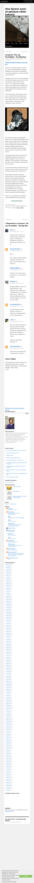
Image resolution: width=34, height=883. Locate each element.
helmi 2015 (8, 703)
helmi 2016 (8, 684)
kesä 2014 (8, 716)
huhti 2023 (8, 573)
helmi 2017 (8, 665)
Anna (11, 230)
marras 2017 (8, 652)
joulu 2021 (8, 586)
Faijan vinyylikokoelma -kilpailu (12, 477)
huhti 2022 (8, 580)
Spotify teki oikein (9, 455)
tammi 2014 (8, 724)
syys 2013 (8, 731)
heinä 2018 (8, 639)
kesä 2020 (8, 609)
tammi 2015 (8, 705)
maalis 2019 (8, 630)
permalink (13, 207)
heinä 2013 (8, 734)
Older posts (8, 51)
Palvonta (26, 43)
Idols (9, 559)
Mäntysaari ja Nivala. (9, 811)
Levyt (12, 43)
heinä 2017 (8, 658)
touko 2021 (8, 596)
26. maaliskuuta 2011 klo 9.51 (16, 250)
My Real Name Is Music (13, 558)
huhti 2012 (8, 758)
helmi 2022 (8, 583)
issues (9, 537)
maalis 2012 (8, 759)
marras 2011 (8, 766)
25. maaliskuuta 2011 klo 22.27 (16, 231)
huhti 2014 (8, 719)
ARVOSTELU (8, 205)
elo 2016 (8, 674)
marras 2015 (8, 689)
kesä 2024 (8, 565)
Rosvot (9, 520)
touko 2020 (8, 610)
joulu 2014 (8, 707)
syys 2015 (8, 692)
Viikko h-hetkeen (11, 531)
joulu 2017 (8, 650)
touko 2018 (8, 642)
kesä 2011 (8, 774)
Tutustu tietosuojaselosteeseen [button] (9, 881)
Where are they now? (12, 521)
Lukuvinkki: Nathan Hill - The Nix (12, 452)
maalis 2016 (8, 682)
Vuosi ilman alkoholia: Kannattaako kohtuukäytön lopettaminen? (14, 525)
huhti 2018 (8, 644)
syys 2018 (8, 636)
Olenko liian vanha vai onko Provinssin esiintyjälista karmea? (16, 470)
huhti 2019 (8, 628)
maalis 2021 (8, 599)
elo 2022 (8, 577)
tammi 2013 (8, 743)
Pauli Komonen (11, 523)
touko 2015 (8, 698)
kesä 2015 (8, 697)
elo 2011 (8, 771)
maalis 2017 (8, 663)
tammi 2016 (8, 686)
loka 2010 (8, 787)
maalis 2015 (8, 702)
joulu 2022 (8, 575)
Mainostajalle (9, 46)
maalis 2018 (8, 646)
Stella (9, 516)
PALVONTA (13, 205)
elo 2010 (8, 790)
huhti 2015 (8, 700)
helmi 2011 (8, 780)
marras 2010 (8, 785)
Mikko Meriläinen (15, 268)
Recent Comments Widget (9, 482)
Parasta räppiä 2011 (16, 491)
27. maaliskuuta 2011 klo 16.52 (16, 321)
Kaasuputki (10, 533)
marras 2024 (8, 564)
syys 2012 (8, 750)
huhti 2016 (8, 681)
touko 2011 (8, 775)
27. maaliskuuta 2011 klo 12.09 (16, 283)
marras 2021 (8, 588)
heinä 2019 (8, 623)
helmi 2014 (8, 723)
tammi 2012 (8, 763)
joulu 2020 (8, 604)
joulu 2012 (8, 745)
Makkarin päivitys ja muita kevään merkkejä (16, 517)
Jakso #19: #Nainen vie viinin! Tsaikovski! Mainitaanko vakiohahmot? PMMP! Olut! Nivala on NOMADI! (16, 554)
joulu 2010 (8, 784)
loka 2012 (8, 748)
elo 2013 (8, 732)
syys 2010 (8, 788)
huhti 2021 (8, 597)
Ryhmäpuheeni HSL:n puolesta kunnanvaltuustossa (14, 514)
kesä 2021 (8, 594)
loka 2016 (8, 671)
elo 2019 (8, 621)
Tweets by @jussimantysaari (10, 504)
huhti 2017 (8, 662)
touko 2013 (8, 737)
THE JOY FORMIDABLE (21, 205)
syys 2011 (8, 769)
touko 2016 (8, 679)
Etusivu (7, 43)
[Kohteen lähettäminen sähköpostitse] (17, 208)
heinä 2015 (8, 695)
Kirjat (16, 43)
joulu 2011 (8, 764)
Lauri (11, 319)
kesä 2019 (8, 625)
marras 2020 (8, 605)
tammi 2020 (8, 617)
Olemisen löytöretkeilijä (12, 541)
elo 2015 (8, 694)
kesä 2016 (8, 678)
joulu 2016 (8, 668)
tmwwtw (11, 822)
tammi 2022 (8, 585)
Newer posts (25, 51)
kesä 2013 (8, 735)
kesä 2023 (8, 572)
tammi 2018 (8, 649)
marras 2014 (8, 708)
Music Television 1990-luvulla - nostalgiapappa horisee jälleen (16, 474)
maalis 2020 (8, 613)
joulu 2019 (8, 618)
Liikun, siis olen (11, 530)
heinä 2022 (8, 578)
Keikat (20, 43)
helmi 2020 (8, 615)
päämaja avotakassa (11, 538)
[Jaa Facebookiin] (21, 208)
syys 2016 (8, 673)
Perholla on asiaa (11, 544)
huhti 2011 (8, 777)
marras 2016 (8, 670)
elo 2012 (8, 751)
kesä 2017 (8, 660)
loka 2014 (8, 710)
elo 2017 (8, 657)
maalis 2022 (8, 581)
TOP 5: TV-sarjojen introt (12, 550)
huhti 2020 (8, 612)
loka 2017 (8, 654)
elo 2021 (8, 593)
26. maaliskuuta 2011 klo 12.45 (16, 269)
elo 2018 (8, 638)
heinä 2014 (8, 715)
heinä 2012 (8, 753)
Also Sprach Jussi (14, 249)
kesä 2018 (8, 641)
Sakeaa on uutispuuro (12, 535)
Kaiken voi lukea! (11, 528)
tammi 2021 (8, 602)
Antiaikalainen (11, 540)
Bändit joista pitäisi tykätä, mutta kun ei (13, 457)
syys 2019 (8, 620)
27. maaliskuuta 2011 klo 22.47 (16, 348)
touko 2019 (8, 626)
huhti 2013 (8, 739)
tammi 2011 (8, 782)
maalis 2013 (8, 740)
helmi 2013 (8, 742)
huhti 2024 (8, 567)
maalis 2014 (8, 721)
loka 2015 (8, 690)
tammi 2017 (8, 666)
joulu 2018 (8, 633)
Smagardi (12, 281)
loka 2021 (8, 589)
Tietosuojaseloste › (29, 1)
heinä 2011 (8, 772)
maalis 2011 (8, 779)
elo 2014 (8, 713)
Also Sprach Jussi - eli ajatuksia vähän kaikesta (16, 11)
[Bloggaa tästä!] (18, 208)
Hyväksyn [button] (25, 876)
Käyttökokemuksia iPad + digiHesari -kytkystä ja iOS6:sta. (20, 497)
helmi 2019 (8, 631)
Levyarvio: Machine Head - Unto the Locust (14, 460)
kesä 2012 (8, 755)
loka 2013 (8, 729)
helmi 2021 (8, 601)
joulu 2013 (8, 726)
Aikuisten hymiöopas (17, 486)
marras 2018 (8, 634)
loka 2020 (8, 607)
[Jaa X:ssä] (20, 208)
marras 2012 (8, 747)
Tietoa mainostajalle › (28, 0)
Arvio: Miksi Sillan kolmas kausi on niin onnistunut (16, 450)
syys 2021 (8, 591)
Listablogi (10, 508)
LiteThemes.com (18, 822)
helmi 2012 (8, 761)
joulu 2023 (8, 570)
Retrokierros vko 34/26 (12, 509)
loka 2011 (8, 767)
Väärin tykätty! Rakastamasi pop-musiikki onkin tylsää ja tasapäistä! (16, 463)
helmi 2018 (8, 647)
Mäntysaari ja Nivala (12, 552)
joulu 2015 (8, 687)
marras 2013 (8, 727)
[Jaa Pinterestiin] (23, 208)
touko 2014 (8, 718)
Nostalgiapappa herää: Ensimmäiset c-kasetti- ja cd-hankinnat (16, 467)
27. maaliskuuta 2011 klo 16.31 (16, 306)
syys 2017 (8, 655)
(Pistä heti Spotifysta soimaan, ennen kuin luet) (16, 63)
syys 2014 (8, 711)
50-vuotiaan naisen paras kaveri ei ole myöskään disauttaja (15, 546)
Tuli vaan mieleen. (11, 548)
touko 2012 (8, 756)
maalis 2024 (8, 569)
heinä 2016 (8, 676)
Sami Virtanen (11, 512)
